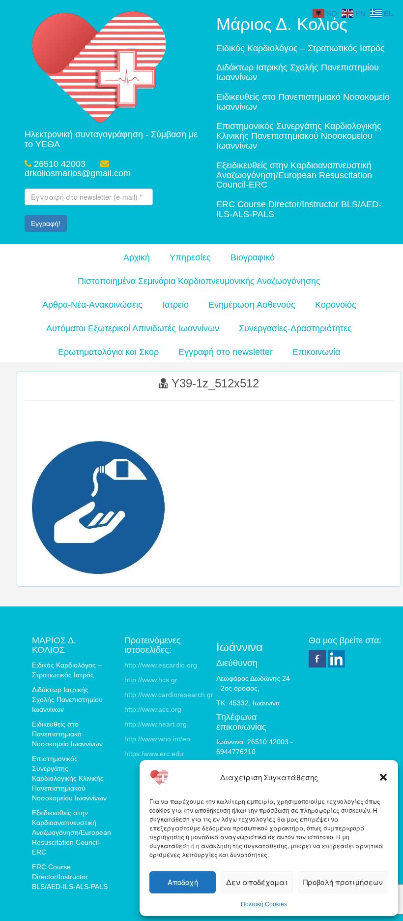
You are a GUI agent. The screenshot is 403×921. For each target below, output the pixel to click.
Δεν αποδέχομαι (257, 882)
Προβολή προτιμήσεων (343, 882)
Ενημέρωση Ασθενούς (251, 305)
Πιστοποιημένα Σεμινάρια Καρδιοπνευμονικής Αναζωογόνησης (199, 281)
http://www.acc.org (152, 709)
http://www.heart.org (155, 724)
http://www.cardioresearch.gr (168, 695)
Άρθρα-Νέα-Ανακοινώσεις (92, 305)
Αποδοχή (183, 882)
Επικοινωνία (316, 352)
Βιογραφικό (252, 257)
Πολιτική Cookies (264, 904)
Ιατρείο (175, 305)
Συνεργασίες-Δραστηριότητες (295, 328)
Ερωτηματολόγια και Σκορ (108, 352)
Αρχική (136, 257)
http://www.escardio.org (160, 665)
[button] (383, 777)
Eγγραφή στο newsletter (225, 352)
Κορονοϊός (335, 305)
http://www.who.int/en (157, 739)
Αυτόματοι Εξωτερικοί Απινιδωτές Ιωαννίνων (132, 328)
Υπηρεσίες (190, 257)
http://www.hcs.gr (150, 680)
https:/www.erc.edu (153, 754)
